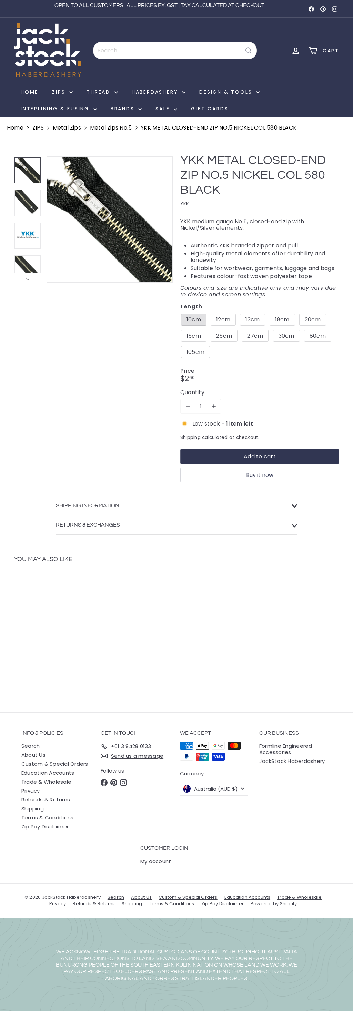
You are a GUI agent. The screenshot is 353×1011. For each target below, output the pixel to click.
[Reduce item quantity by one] (187, 406)
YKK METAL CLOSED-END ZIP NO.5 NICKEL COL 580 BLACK (218, 127)
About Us (33, 754)
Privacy (30, 790)
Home (29, 92)
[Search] (248, 50)
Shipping (190, 437)
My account (155, 861)
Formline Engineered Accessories (285, 749)
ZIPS (60, 92)
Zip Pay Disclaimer (45, 826)
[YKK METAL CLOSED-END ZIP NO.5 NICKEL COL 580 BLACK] (38, 632)
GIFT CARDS (209, 108)
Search (30, 745)
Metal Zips (67, 127)
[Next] (27, 277)
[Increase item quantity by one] (213, 406)
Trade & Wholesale (46, 781)
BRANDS (124, 108)
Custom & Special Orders (54, 763)
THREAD (100, 92)
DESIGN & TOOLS (226, 92)
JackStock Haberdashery (292, 761)
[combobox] (175, 50)
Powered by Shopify (274, 903)
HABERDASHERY (156, 92)
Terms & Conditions (47, 817)
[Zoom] (109, 219)
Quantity (192, 392)
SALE (163, 108)
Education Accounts (47, 772)
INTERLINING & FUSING (56, 108)
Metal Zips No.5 (111, 127)
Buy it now (259, 475)
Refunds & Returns (45, 799)
